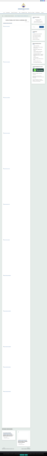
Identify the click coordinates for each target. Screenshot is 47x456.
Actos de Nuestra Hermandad (7, 432)
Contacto (42, 12)
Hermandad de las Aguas (23, 9)
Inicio (4, 12)
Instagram (44, 0)
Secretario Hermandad (21, 444)
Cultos (19, 12)
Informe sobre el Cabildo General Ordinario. (22, 442)
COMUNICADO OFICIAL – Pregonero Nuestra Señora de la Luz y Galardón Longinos (38, 55)
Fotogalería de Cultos (24, 12)
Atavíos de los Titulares (31, 12)
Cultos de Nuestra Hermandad (37, 36)
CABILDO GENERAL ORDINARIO (37, 51)
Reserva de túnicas (35, 57)
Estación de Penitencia (14, 12)
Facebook (42, 0)
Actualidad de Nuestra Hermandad (7, 433)
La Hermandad (8, 12)
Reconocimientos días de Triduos (37, 62)
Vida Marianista (37, 12)
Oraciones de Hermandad (36, 39)
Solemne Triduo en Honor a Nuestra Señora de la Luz (8, 435)
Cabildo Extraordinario (36, 45)
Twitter (43, 0)
